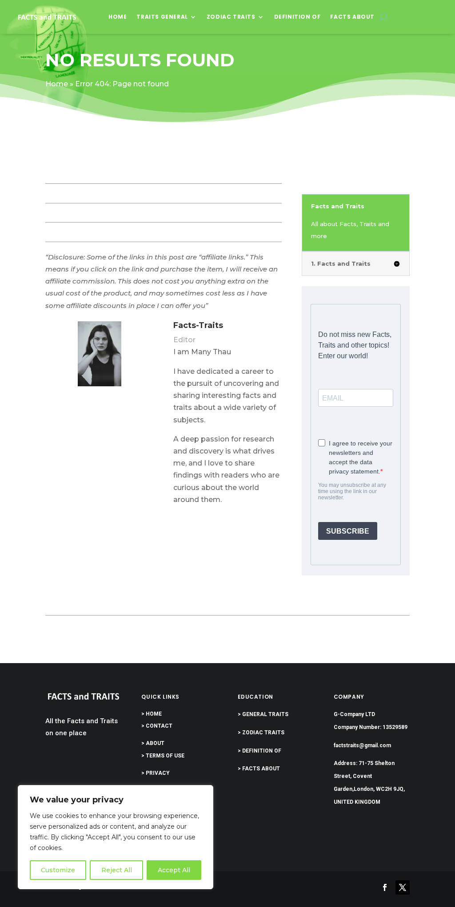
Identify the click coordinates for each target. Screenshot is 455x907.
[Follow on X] (402, 887)
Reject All (116, 870)
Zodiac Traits (231, 16)
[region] (115, 837)
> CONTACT (156, 726)
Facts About (352, 16)
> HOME (151, 714)
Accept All (174, 870)
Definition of (297, 16)
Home (117, 16)
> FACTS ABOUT (259, 768)
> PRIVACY (155, 773)
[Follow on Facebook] (385, 887)
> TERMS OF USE (162, 756)
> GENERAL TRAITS (263, 714)
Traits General (162, 16)
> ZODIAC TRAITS (261, 732)
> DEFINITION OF (259, 751)
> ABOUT (152, 743)
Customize (58, 870)
